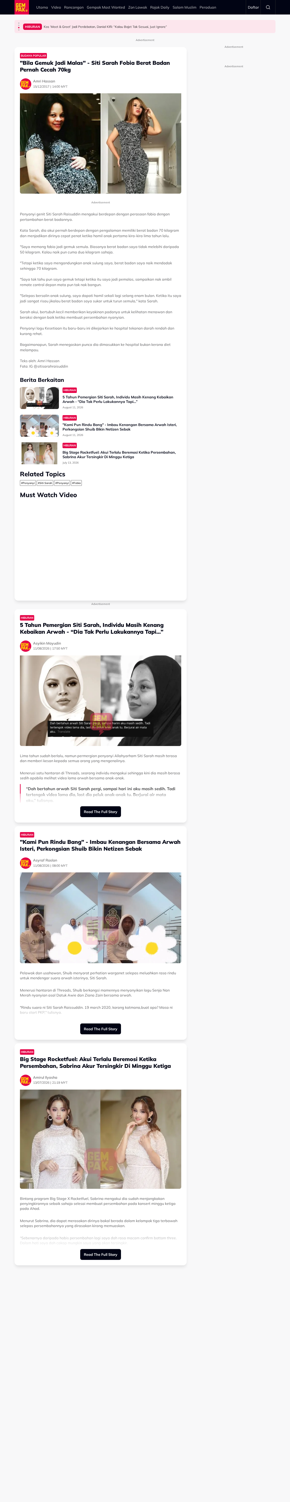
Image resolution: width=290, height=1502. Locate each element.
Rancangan (74, 7)
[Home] (21, 7)
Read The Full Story (100, 811)
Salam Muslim (184, 7)
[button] (18, 23)
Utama (42, 7)
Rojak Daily (159, 7)
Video (56, 7)
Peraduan (208, 7)
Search (268, 7)
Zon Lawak (137, 7)
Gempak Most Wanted (106, 7)
